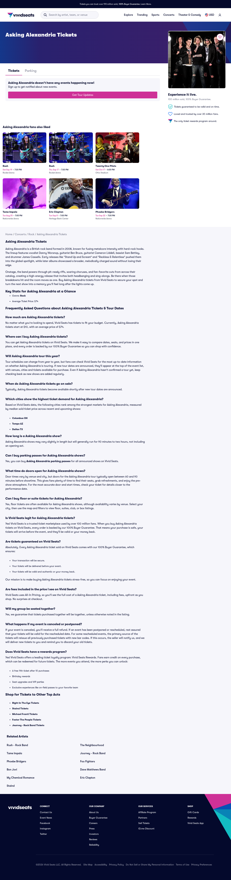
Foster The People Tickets (26, 719)
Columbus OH (20, 418)
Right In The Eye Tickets (25, 703)
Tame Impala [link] (14, 753)
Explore (128, 14)
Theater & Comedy (189, 14)
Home (8, 234)
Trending (142, 14)
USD (211, 14)
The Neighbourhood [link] (92, 745)
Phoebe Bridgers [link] (16, 761)
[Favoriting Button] (220, 37)
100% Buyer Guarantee (129, 4)
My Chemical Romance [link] (20, 777)
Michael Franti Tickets (25, 714)
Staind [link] (11, 785)
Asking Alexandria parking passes (48, 461)
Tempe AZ (17, 423)
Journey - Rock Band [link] (92, 753)
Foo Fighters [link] (87, 761)
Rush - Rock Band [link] (17, 745)
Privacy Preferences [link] (201, 864)
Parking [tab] (31, 71)
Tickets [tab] (13, 71)
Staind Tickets (20, 708)
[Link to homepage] (21, 15)
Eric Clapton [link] (87, 777)
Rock (31, 234)
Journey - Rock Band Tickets (28, 725)
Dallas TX (17, 429)
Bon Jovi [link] (12, 769)
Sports (155, 14)
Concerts (168, 14)
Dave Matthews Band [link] (93, 769)
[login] (220, 15)
